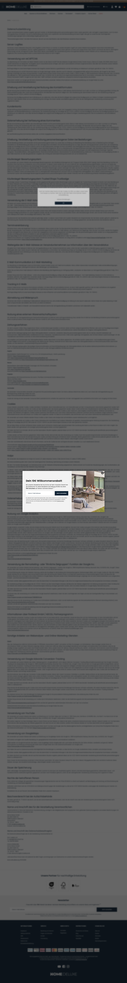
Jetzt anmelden (62, 493)
